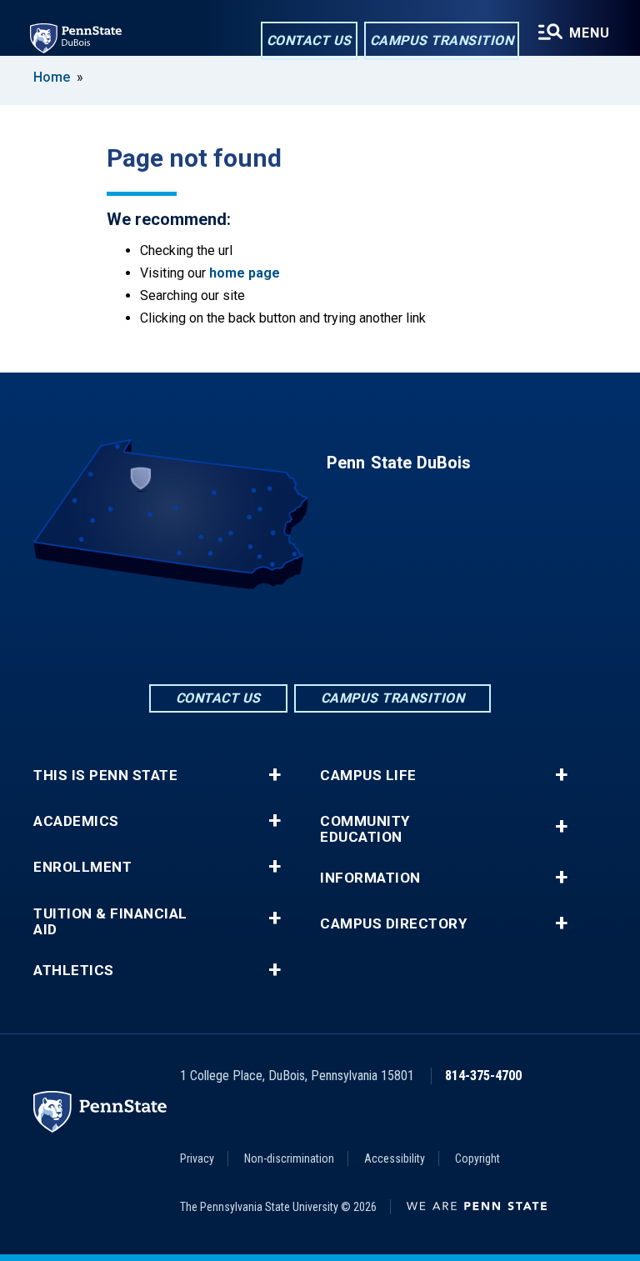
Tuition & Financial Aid (110, 922)
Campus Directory (393, 924)
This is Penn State (105, 775)
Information (370, 878)
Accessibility (394, 1158)
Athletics (73, 970)
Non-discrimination (289, 1158)
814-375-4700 (483, 1075)
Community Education (365, 829)
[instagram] (363, 635)
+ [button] (274, 775)
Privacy (197, 1158)
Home (51, 77)
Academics (76, 821)
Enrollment (82, 867)
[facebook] (276, 635)
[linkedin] (320, 635)
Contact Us (309, 40)
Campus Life (368, 775)
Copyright (477, 1158)
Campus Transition (442, 40)
